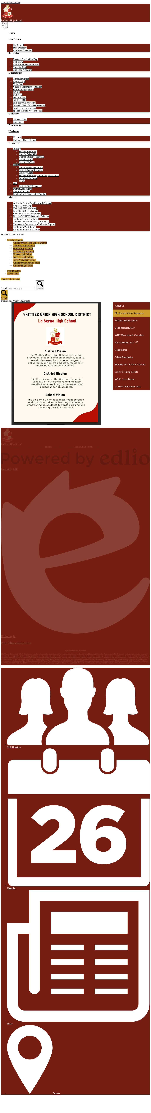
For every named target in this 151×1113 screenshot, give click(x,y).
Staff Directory (20, 47)
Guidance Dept (20, 119)
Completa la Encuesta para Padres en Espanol (34, 224)
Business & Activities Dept (25, 59)
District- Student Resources (31, 157)
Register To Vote (27, 162)
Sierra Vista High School (24, 260)
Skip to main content (10, 2)
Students (17, 149)
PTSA (22, 181)
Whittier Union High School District (30, 243)
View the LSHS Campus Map (27, 213)
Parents (16, 165)
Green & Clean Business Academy (29, 105)
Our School (18, 45)
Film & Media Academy (24, 102)
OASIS (16, 92)
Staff (15, 183)
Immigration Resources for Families (29, 194)
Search (4, 288)
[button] (15, 41)
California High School (24, 245)
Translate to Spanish (10, 279)
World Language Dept (23, 89)
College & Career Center (24, 140)
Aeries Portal (13, 273)
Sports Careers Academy (24, 108)
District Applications (22, 189)
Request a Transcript (22, 205)
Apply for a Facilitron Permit (26, 229)
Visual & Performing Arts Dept (27, 86)
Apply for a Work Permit (24, 227)
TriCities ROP (19, 100)
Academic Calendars (22, 50)
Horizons (17, 137)
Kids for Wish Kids (28, 154)
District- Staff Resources (30, 186)
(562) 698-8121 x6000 (62, 447)
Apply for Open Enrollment (26, 219)
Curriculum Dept (21, 78)
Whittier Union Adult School (26, 262)
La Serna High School (23, 251)
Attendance (18, 122)
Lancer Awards (26, 159)
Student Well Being (28, 151)
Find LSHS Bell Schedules (25, 211)
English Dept (19, 81)
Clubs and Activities (22, 70)
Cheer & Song (19, 67)
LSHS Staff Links (21, 191)
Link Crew (18, 62)
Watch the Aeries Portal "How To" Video (32, 203)
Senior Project (19, 97)
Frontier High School (23, 248)
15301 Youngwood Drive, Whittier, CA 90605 (22, 447)
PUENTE (17, 94)
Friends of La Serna (28, 178)
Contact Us (99, 447)
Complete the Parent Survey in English (31, 221)
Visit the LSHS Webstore (24, 208)
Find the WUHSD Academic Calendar (31, 216)
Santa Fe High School (23, 257)
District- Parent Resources (31, 170)
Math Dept (18, 84)
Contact (56, 1093)
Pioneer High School (22, 254)
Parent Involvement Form (31, 167)
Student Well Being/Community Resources (39, 175)
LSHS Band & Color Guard (26, 64)
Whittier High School (23, 265)
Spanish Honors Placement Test (27, 110)
